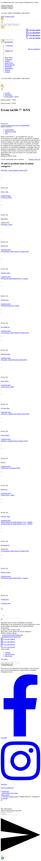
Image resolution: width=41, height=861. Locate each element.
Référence (4, 156)
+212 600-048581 (34, 33)
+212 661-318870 (34, 30)
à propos (7, 652)
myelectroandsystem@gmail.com (12, 635)
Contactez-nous (6, 196)
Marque (3, 154)
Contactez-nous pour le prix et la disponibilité (15, 125)
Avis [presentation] (6, 133)
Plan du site (8, 656)
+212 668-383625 (34, 35)
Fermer (4, 6)
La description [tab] (9, 130)
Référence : (3, 126)
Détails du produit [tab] (10, 131)
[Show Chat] (2, 859)
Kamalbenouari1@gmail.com (11, 637)
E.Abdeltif (4, 798)
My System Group (12, 796)
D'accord (9, 6)
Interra (8, 154)
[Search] (3, 27)
